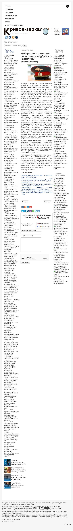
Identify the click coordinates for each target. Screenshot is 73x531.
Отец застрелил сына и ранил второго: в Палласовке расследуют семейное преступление (11, 95)
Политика (9, 9)
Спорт (7, 22)
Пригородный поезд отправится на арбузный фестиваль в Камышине (11, 217)
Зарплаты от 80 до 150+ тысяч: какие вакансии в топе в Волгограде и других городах (10, 207)
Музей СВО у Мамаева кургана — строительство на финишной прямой (12, 340)
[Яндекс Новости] (43, 223)
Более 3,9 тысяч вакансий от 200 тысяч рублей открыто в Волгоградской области (11, 443)
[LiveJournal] (28, 211)
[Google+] (30, 207)
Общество (9, 12)
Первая (7, 6)
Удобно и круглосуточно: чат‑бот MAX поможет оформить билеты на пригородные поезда (11, 59)
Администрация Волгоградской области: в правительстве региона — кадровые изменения (60, 66)
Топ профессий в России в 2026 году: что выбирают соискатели (11, 191)
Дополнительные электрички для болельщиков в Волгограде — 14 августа (12, 242)
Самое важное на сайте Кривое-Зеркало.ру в (36, 216)
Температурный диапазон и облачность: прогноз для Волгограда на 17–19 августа (11, 130)
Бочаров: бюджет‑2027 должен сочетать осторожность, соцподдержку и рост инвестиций (11, 319)
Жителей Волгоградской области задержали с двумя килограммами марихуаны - (36, 192)
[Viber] (30, 211)
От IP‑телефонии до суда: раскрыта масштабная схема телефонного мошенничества (11, 291)
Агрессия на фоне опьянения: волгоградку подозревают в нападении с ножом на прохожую (11, 370)
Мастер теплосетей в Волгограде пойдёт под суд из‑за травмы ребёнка (11, 234)
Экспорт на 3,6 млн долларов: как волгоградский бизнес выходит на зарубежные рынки (11, 392)
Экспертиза (9, 19)
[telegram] (38, 211)
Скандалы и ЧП (11, 16)
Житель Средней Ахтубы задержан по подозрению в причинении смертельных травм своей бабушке (10, 160)
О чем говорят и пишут (14, 25)
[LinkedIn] (25, 211)
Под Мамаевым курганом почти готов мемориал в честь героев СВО (11, 138)
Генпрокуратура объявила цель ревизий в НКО (61, 187)
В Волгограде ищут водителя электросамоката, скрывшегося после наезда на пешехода (10, 273)
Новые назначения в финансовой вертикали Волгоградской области (11, 453)
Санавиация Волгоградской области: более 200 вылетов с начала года (11, 183)
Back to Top (67, 524)
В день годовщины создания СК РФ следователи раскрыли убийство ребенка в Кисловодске (61, 273)
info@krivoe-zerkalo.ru (13, 519)
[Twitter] (22, 211)
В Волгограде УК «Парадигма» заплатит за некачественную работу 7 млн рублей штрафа (61, 250)
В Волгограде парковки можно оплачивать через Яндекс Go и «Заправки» (11, 263)
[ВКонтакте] (22, 207)
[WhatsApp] (33, 211)
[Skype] (36, 211)
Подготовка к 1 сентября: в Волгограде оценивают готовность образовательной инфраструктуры (11, 358)
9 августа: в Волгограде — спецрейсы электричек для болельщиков (12, 299)
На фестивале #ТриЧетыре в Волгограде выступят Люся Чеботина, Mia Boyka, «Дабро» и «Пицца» (11, 148)
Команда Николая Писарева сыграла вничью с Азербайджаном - (36, 185)
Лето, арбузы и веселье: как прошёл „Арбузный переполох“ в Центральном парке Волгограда (11, 381)
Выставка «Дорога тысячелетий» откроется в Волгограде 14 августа (11, 225)
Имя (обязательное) (27, 236)
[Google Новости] (43, 226)
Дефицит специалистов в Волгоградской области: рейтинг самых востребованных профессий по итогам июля (11, 118)
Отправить (25, 262)
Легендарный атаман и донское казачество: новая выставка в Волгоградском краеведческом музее (11, 106)
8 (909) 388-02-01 (20, 515)
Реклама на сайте (7, 522)
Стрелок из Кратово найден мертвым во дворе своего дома (61, 228)
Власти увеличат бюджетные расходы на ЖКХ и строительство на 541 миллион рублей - (36, 180)
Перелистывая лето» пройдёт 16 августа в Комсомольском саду (11, 198)
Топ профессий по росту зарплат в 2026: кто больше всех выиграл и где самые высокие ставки (11, 309)
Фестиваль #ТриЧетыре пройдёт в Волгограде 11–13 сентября (11, 434)
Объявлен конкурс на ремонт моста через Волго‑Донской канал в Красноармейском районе (11, 426)
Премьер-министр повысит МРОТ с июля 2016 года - (36, 176)
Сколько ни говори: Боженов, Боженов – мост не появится (61, 208)
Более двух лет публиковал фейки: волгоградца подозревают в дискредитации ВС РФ (11, 348)
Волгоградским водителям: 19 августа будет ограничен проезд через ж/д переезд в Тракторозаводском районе (11, 83)
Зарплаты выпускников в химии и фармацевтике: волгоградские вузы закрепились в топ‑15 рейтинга (11, 415)
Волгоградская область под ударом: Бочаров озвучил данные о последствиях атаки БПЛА (10, 403)
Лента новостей (9, 51)
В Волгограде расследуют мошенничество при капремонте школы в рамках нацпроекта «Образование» (10, 253)
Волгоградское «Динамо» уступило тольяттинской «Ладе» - (36, 188)
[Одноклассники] (25, 207)
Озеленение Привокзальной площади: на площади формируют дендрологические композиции (11, 172)
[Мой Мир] (28, 207)
